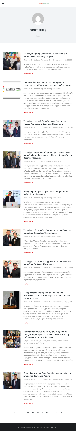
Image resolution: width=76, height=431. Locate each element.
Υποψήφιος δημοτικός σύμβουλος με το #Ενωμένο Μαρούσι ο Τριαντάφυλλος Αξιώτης (47, 231)
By (58, 60)
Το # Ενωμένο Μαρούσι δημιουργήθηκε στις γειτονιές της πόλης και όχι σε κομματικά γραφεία (47, 83)
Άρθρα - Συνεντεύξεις (31, 341)
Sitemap (53, 427)
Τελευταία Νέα (46, 60)
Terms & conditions (43, 427)
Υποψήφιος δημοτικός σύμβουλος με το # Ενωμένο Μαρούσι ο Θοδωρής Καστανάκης (47, 262)
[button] (3, 3)
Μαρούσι (26, 60)
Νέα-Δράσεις (35, 60)
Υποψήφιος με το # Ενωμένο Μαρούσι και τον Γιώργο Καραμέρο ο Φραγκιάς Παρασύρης (44, 122)
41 (42, 412)
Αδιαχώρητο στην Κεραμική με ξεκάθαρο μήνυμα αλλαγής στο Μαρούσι (46, 192)
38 (28, 412)
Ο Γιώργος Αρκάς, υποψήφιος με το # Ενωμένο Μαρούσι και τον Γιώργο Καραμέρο (45, 55)
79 (56, 412)
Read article (27, 73)
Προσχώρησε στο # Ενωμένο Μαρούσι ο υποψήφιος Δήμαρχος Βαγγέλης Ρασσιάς (47, 374)
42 (47, 412)
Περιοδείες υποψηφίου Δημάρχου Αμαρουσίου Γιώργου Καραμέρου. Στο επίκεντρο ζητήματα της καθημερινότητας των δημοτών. (46, 334)
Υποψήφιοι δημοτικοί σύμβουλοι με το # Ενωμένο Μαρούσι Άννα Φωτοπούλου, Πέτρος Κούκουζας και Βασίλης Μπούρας (47, 155)
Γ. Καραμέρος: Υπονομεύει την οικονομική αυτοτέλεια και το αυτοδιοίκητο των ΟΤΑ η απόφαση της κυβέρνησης (47, 295)
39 (33, 412)
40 (38, 412)
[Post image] (11, 61)
